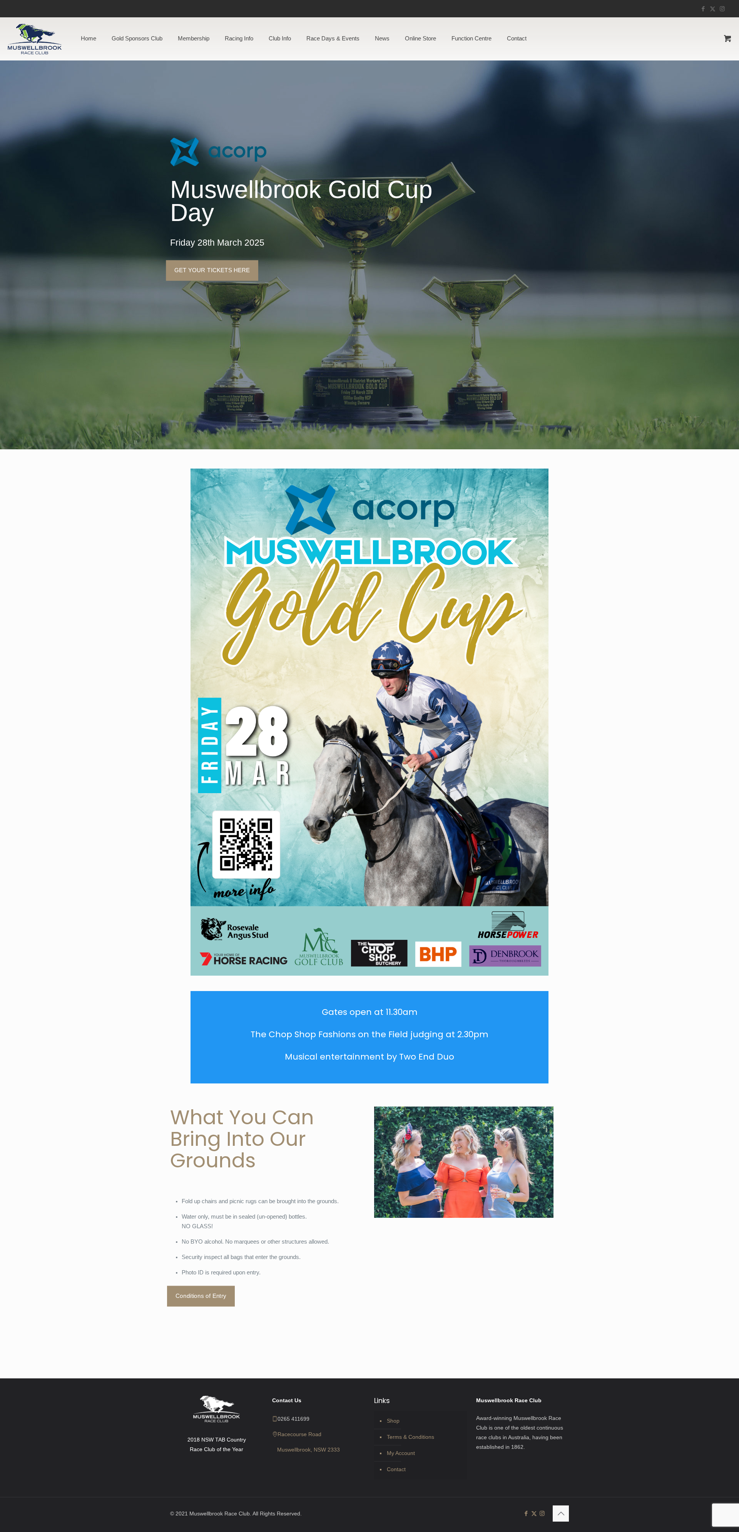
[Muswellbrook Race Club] (35, 38)
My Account (401, 1453)
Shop (393, 1421)
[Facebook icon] (703, 8)
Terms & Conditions (410, 1437)
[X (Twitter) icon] (713, 8)
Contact (396, 1469)
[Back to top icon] (561, 1513)
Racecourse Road (299, 1434)
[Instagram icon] (722, 8)
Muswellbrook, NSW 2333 (308, 1450)
